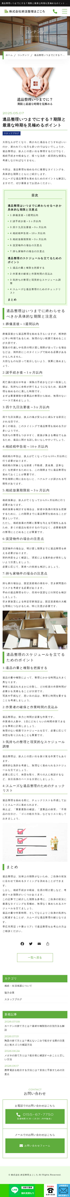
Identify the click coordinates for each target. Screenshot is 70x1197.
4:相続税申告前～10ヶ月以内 (28, 233)
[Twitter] (30, 944)
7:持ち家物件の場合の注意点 (27, 251)
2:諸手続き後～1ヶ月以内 (25, 221)
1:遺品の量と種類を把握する (27, 267)
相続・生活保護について (18, 985)
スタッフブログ (11, 133)
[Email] (39, 944)
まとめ (12, 299)
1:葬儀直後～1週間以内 (24, 215)
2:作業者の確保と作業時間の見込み (31, 273)
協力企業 (10, 992)
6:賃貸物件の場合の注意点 (26, 245)
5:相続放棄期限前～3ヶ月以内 (28, 239)
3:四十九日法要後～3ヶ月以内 (28, 227)
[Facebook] (22, 944)
